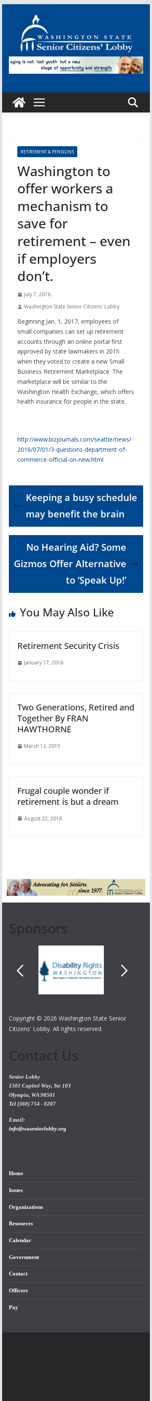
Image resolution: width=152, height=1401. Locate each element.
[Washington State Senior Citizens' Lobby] (19, 102)
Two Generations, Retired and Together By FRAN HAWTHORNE (75, 718)
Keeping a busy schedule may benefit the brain (81, 505)
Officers (18, 1291)
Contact (18, 1274)
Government (24, 1257)
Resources (21, 1224)
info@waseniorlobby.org (37, 1129)
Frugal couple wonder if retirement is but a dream (68, 796)
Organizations (26, 1207)
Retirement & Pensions (47, 152)
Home (16, 1173)
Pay (13, 1307)
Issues (16, 1190)
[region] (76, 979)
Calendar (20, 1240)
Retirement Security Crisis (68, 645)
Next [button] (124, 970)
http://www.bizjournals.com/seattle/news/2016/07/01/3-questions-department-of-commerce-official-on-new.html (74, 449)
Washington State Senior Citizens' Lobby (71, 306)
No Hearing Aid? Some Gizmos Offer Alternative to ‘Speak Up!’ (70, 563)
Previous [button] (19, 970)
